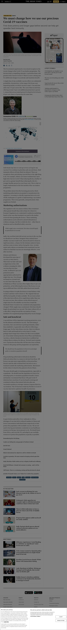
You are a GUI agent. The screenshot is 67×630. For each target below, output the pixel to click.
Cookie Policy (6, 621)
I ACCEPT (61, 616)
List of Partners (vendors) (35, 616)
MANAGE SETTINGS (60, 620)
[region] (33, 619)
